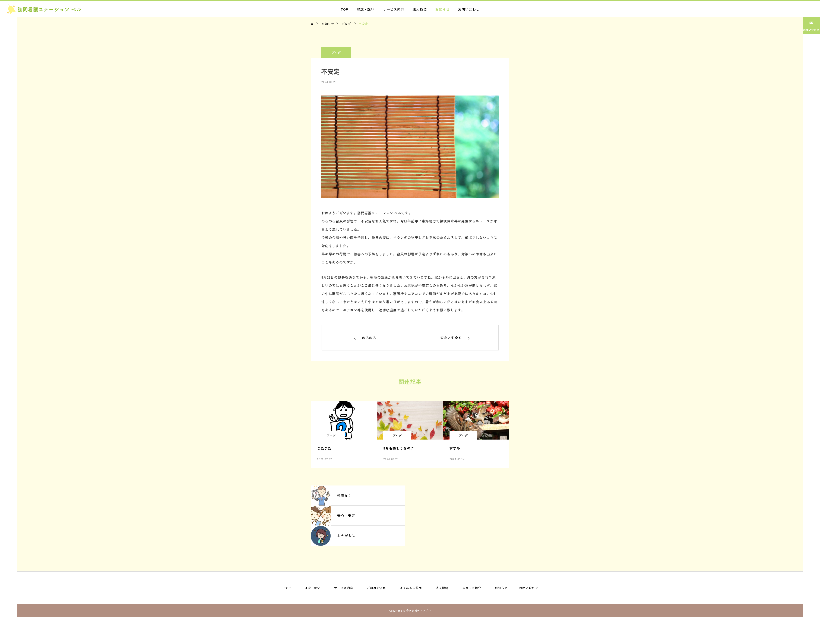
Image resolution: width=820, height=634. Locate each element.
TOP (344, 9)
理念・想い (366, 9)
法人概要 (420, 9)
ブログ (336, 52)
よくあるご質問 (411, 588)
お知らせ (442, 9)
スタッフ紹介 (471, 588)
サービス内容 (393, 9)
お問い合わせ (468, 9)
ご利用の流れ (376, 588)
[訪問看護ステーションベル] (44, 9)
